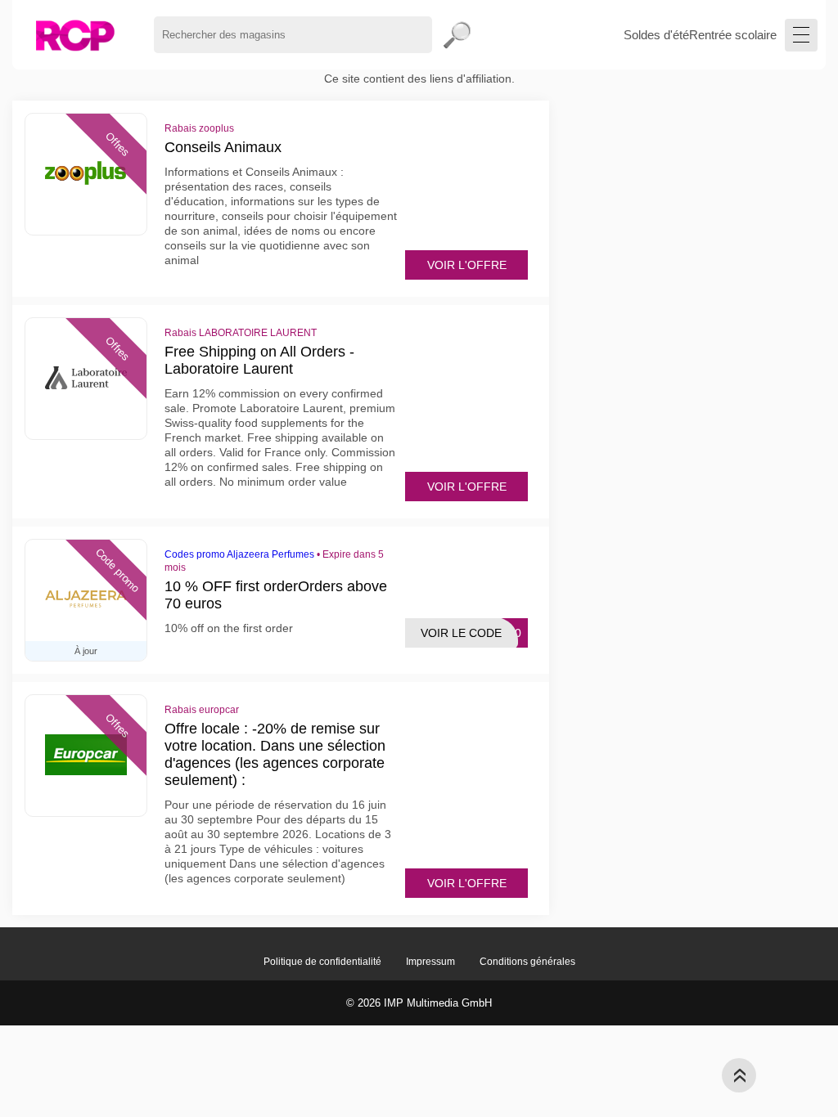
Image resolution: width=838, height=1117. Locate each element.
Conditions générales (527, 961)
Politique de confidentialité (322, 961)
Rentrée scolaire (733, 35)
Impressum (430, 961)
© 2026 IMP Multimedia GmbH (419, 1003)
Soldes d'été (656, 35)
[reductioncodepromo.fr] (74, 34)
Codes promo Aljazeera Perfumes (239, 554)
